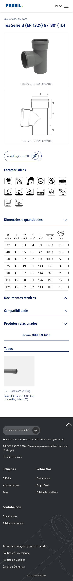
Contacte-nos (10, 516)
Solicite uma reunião (13, 523)
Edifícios (7, 478)
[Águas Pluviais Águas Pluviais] (8, 181)
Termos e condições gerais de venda (24, 546)
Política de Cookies (14, 560)
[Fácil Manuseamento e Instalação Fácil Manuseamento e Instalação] (52, 181)
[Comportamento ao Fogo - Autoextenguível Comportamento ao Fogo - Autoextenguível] (41, 181)
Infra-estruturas (11, 485)
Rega (5, 492)
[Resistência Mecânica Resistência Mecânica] (30, 192)
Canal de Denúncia (14, 567)
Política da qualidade (47, 492)
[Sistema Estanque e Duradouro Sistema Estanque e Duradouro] (41, 192)
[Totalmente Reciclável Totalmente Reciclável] (52, 192)
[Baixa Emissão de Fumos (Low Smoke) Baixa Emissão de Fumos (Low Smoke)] (30, 181)
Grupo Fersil (42, 485)
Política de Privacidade (16, 553)
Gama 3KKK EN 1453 (15, 19)
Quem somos (43, 478)
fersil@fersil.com (12, 457)
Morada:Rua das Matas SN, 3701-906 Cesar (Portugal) (33, 439)
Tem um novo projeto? (17, 430)
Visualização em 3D (18, 156)
